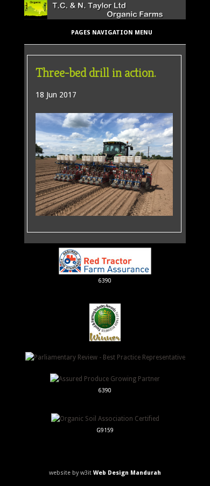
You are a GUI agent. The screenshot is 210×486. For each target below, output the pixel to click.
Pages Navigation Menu (111, 32)
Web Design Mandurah (127, 472)
